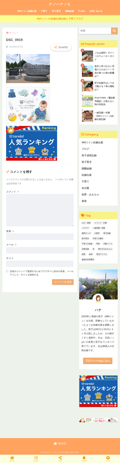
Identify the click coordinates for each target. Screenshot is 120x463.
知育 (83, 254)
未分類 (85, 188)
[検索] (114, 31)
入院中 (97, 233)
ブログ (85, 149)
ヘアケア (85, 228)
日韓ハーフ (107, 244)
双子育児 (56, 11)
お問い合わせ (96, 11)
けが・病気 (86, 223)
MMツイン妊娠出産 (27, 11)
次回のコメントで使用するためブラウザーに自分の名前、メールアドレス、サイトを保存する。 (41, 273)
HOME (62, 443)
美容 (84, 201)
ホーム (12, 461)
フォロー (84, 461)
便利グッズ (86, 233)
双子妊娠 (106, 233)
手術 (98, 244)
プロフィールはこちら (97, 360)
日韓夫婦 (85, 249)
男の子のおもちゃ (105, 249)
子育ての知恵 (87, 244)
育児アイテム (101, 254)
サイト (10, 258)
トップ (108, 461)
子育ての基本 (98, 238)
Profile (81, 11)
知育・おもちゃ (90, 194)
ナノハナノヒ (60, 4)
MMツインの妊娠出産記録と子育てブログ (60, 18)
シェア (60, 461)
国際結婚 (69, 11)
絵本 (91, 254)
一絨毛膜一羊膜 (99, 228)
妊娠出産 (87, 175)
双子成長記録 (89, 155)
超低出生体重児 (88, 259)
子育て (44, 11)
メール (11, 244)
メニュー (36, 461)
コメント (12, 191)
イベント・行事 (100, 223)
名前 (10, 231)
